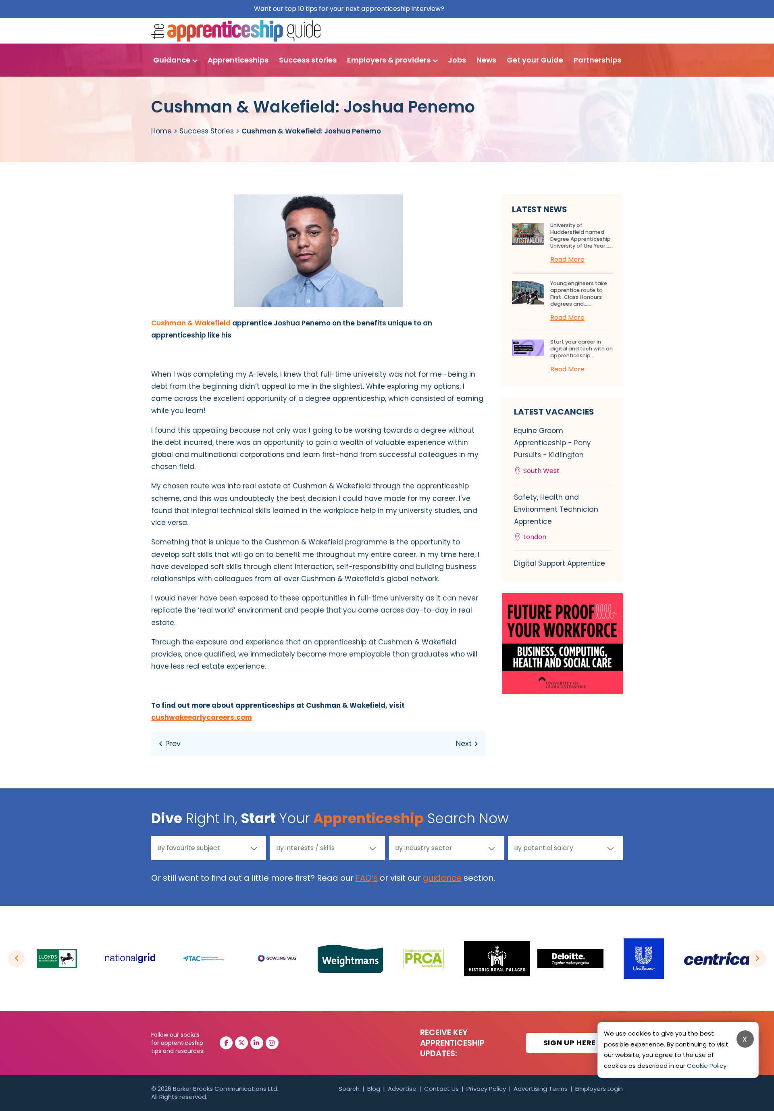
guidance (442, 878)
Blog (373, 1088)
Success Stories (206, 131)
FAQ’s (367, 878)
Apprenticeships (238, 60)
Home (161, 131)
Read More (567, 259)
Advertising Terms (541, 1088)
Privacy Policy (486, 1088)
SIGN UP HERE (570, 1043)
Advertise (402, 1088)
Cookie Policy (706, 1065)
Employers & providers (389, 60)
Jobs (457, 60)
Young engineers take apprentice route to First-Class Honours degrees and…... (578, 293)
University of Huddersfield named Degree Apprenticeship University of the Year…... (581, 235)
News (486, 60)
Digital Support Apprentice (559, 563)
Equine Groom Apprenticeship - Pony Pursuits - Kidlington (552, 450)
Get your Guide (535, 60)
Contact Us (441, 1088)
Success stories (308, 60)
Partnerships (597, 60)
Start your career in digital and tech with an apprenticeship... (581, 348)
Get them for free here (483, 8)
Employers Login (599, 1088)
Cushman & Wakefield (191, 323)
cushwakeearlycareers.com (201, 717)
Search (349, 1088)
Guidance (171, 60)
